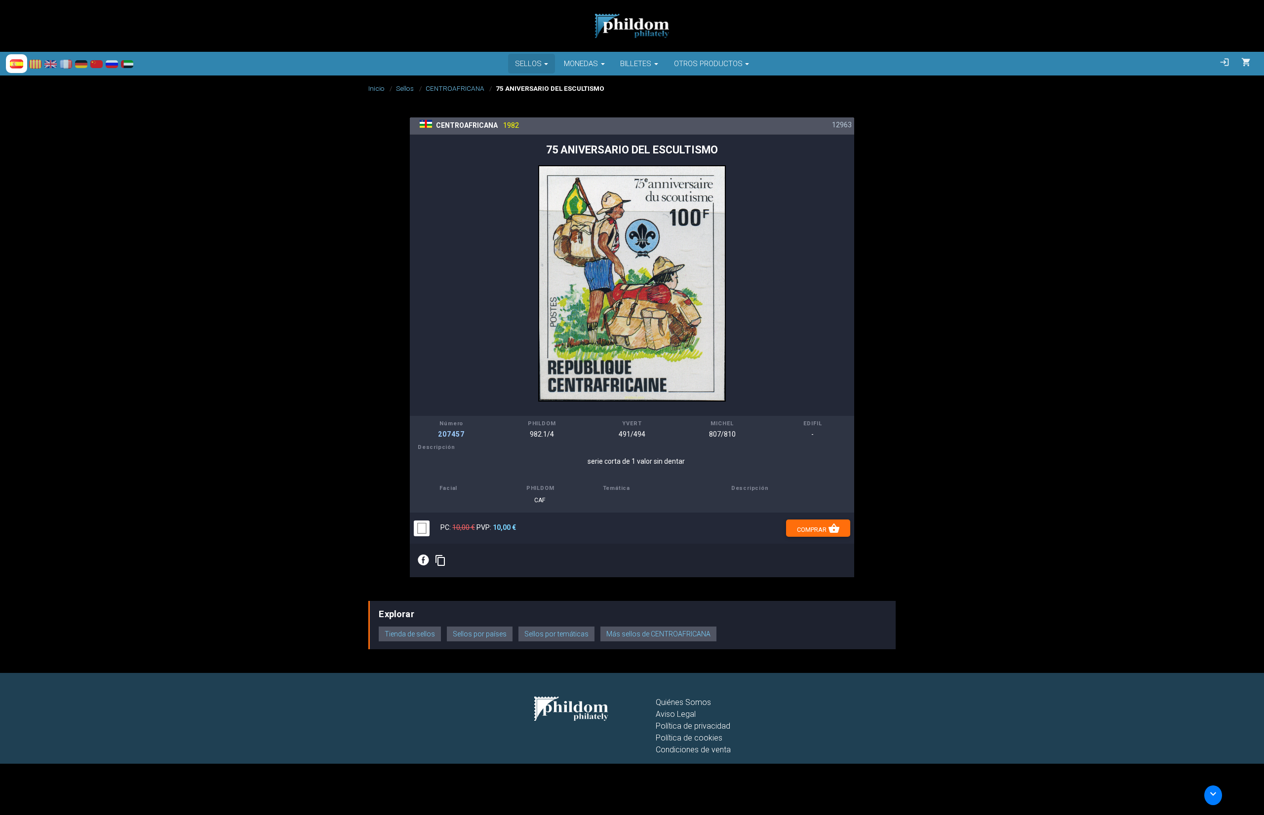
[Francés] (66, 64)
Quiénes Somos (683, 702)
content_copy (440, 560)
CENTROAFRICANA (455, 88)
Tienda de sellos (410, 634)
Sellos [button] (528, 63)
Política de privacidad (693, 726)
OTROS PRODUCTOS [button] (708, 63)
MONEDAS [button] (581, 63)
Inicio (376, 88)
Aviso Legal (676, 714)
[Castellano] (16, 63)
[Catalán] (35, 64)
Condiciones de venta (693, 749)
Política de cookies (689, 737)
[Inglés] (50, 64)
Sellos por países (480, 634)
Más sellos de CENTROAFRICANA (658, 634)
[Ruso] (112, 64)
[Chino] (96, 64)
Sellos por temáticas (556, 634)
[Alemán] (81, 64)
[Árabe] (127, 64)
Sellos (405, 88)
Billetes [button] (635, 63)
